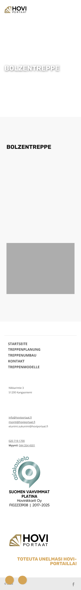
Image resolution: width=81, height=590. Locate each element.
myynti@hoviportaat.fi (22, 422)
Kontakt (16, 361)
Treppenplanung (24, 349)
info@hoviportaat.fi (20, 417)
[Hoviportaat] (15, 9)
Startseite (17, 343)
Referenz (58, 19)
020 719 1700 (17, 441)
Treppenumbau (22, 355)
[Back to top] (71, 580)
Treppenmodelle (58, 7)
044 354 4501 (27, 445)
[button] (10, 197)
